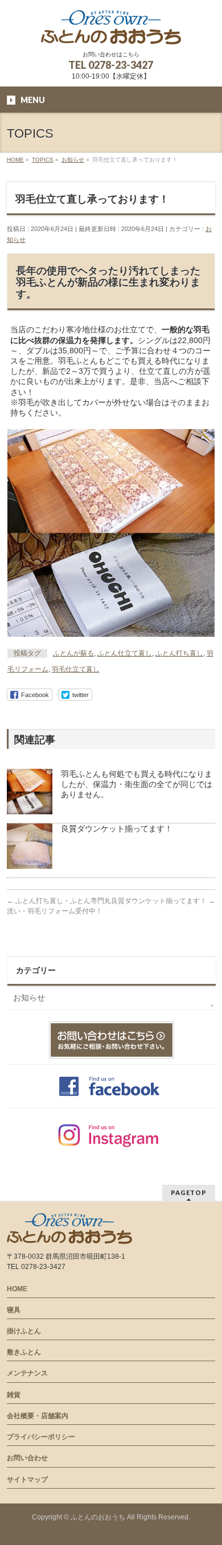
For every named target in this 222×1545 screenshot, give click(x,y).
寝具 (13, 1310)
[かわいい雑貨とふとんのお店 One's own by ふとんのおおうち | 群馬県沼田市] (111, 31)
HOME (17, 1289)
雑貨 (13, 1395)
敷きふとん (24, 1352)
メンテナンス (27, 1373)
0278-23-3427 (120, 65)
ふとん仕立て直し (124, 653)
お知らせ (29, 997)
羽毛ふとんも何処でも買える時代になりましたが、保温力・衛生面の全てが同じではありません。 (136, 784)
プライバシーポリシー (41, 1437)
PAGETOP (189, 1192)
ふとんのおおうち (98, 1517)
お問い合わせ (27, 1458)
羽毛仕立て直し (76, 669)
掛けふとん (24, 1331)
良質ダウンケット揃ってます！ (116, 828)
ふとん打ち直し (179, 653)
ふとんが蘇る (73, 653)
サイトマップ (27, 1480)
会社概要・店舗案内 (37, 1416)
